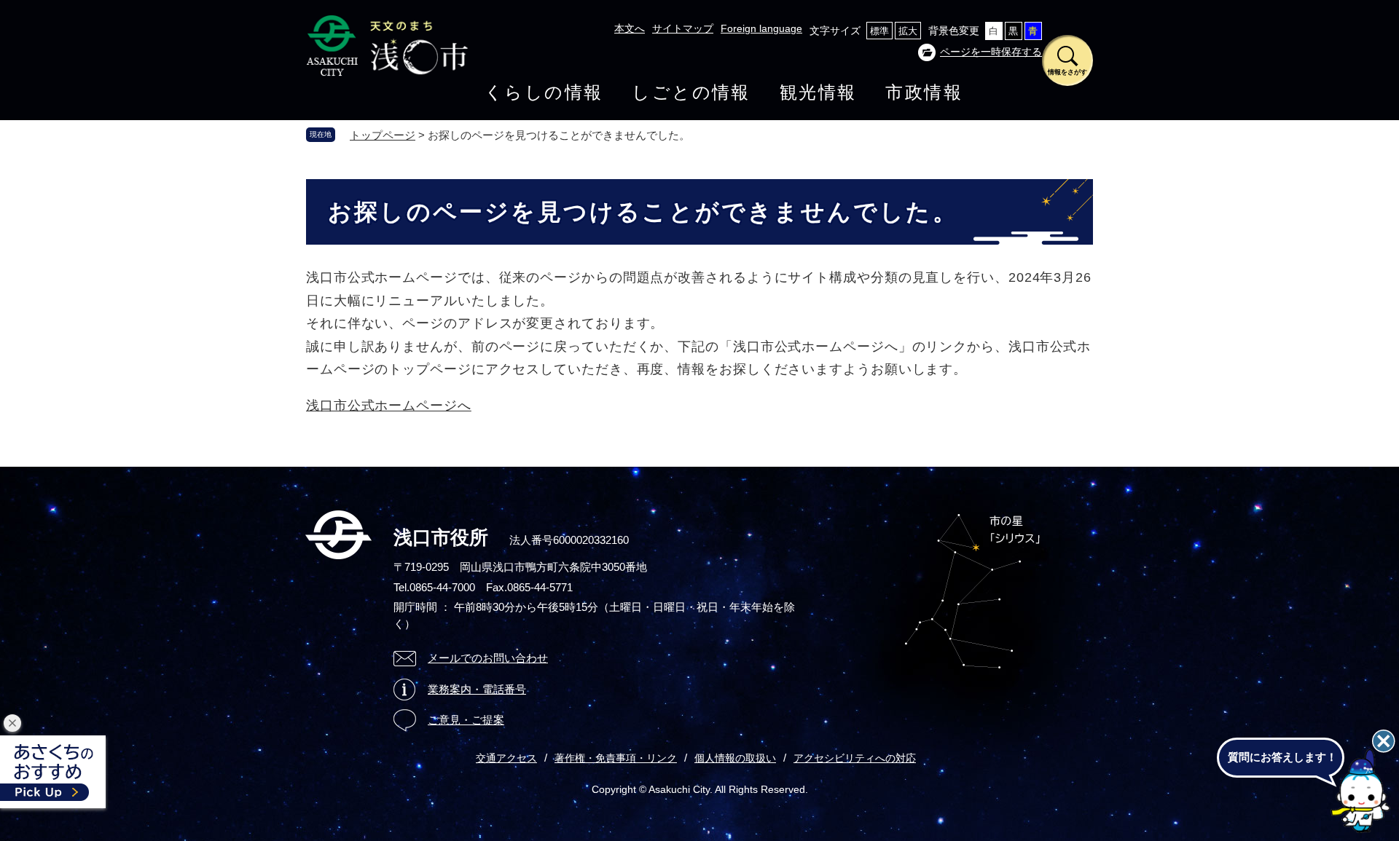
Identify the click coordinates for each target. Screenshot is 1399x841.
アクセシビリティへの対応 (854, 758)
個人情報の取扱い (735, 758)
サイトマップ (682, 28)
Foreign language (761, 28)
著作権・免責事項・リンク (615, 758)
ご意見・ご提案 (466, 720)
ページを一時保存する (991, 52)
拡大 (907, 30)
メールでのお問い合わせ (488, 658)
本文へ (629, 28)
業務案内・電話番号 (477, 689)
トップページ (382, 135)
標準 (879, 30)
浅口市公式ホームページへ (388, 405)
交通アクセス (506, 758)
